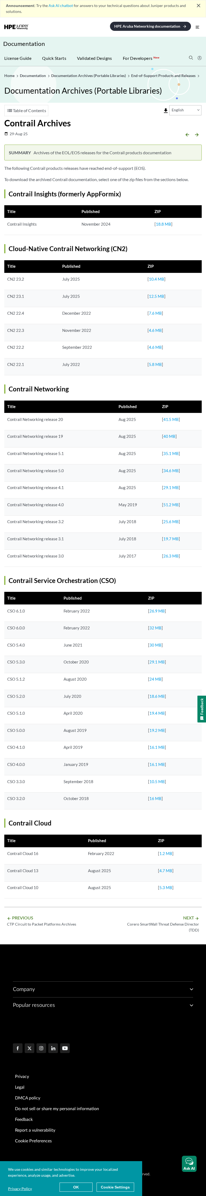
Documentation (24, 43)
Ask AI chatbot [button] (61, 5)
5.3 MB (165, 887)
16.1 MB (157, 747)
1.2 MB (165, 853)
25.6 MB (171, 521)
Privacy (22, 1076)
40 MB (169, 436)
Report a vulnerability (35, 1130)
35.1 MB (171, 453)
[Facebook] (18, 1048)
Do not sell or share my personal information (57, 1109)
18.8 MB (163, 224)
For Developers (141, 58)
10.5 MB (157, 781)
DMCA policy (27, 1098)
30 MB (155, 645)
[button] (189, 1164)
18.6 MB (157, 696)
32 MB (155, 627)
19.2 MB (157, 730)
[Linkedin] (53, 1048)
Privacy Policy (20, 1189)
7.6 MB (155, 313)
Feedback (24, 1119)
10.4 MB (156, 279)
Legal (19, 1087)
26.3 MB (171, 555)
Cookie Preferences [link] (33, 1141)
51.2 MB (171, 504)
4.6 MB (155, 330)
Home (9, 75)
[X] (29, 1048)
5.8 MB (155, 364)
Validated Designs (94, 58)
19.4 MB (157, 713)
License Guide (17, 58)
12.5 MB (156, 296)
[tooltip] (166, 111)
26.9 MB (157, 610)
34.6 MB (171, 470)
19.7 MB (171, 538)
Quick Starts (54, 58)
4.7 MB (165, 870)
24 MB (155, 679)
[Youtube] (65, 1048)
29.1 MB (171, 487)
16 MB (155, 798)
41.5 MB (171, 419)
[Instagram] (41, 1048)
